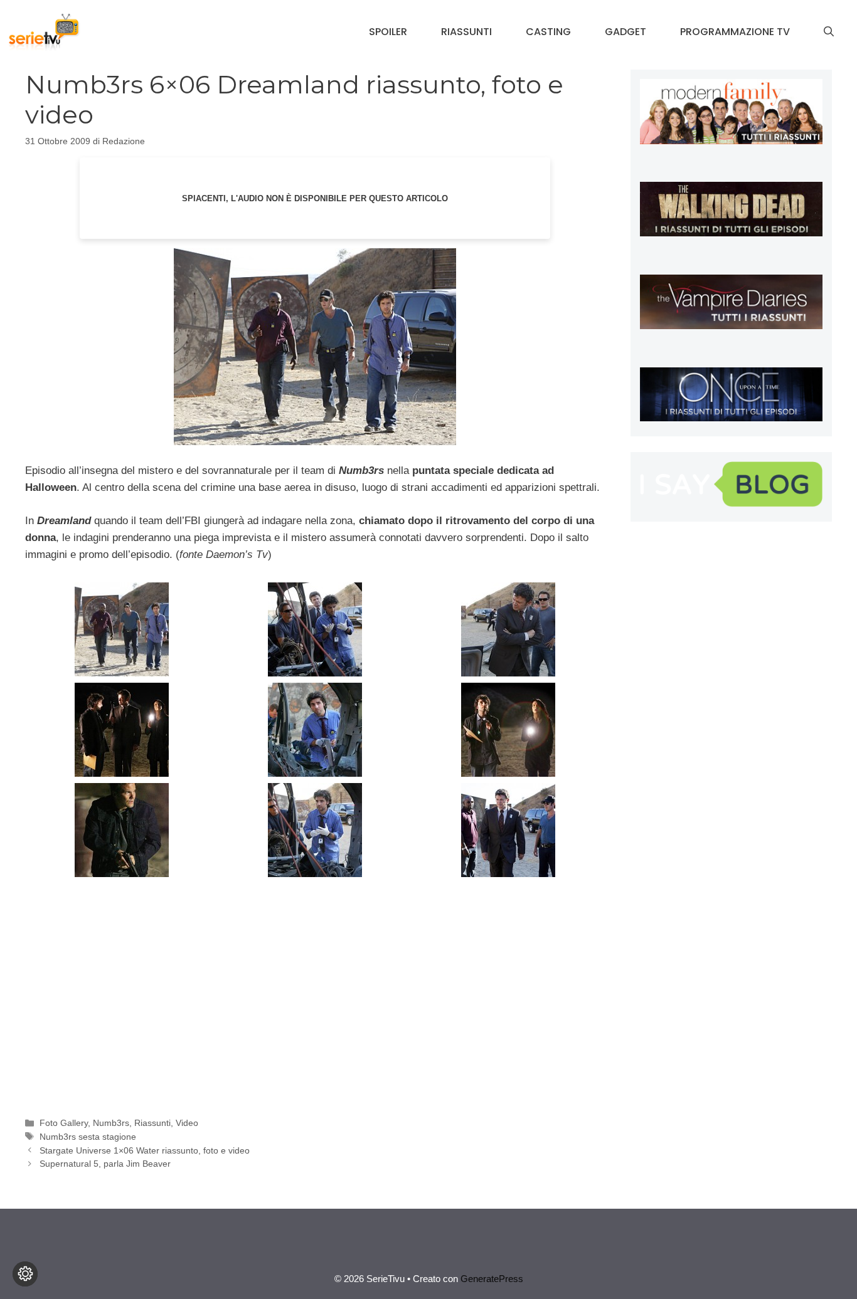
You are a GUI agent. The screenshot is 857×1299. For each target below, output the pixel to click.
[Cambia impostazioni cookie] (25, 1273)
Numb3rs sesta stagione (88, 1137)
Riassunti (466, 31)
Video (187, 1123)
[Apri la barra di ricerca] (829, 32)
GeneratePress (491, 1278)
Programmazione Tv (735, 31)
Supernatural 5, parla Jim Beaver (105, 1164)
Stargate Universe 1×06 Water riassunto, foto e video (145, 1150)
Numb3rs (111, 1123)
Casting (548, 31)
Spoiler (388, 31)
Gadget (625, 31)
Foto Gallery (64, 1123)
